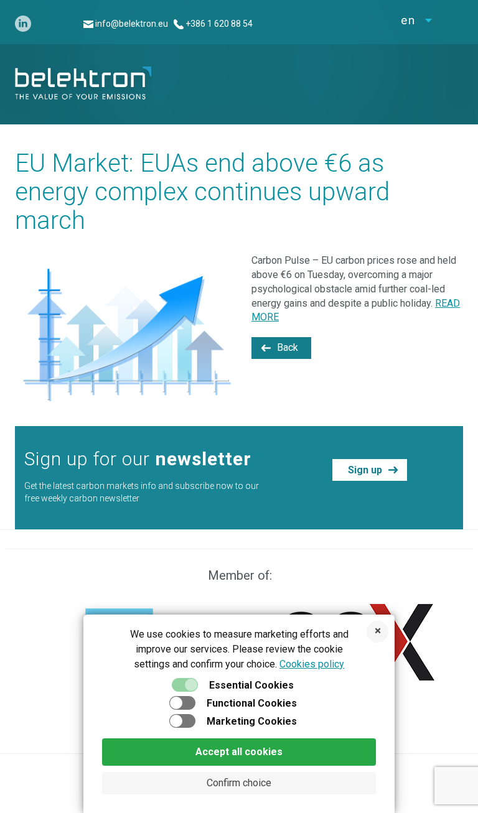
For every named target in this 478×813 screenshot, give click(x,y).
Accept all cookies (239, 752)
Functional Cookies (252, 703)
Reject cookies (377, 632)
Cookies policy (311, 664)
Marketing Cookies (252, 721)
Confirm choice (239, 783)
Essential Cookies (251, 685)
